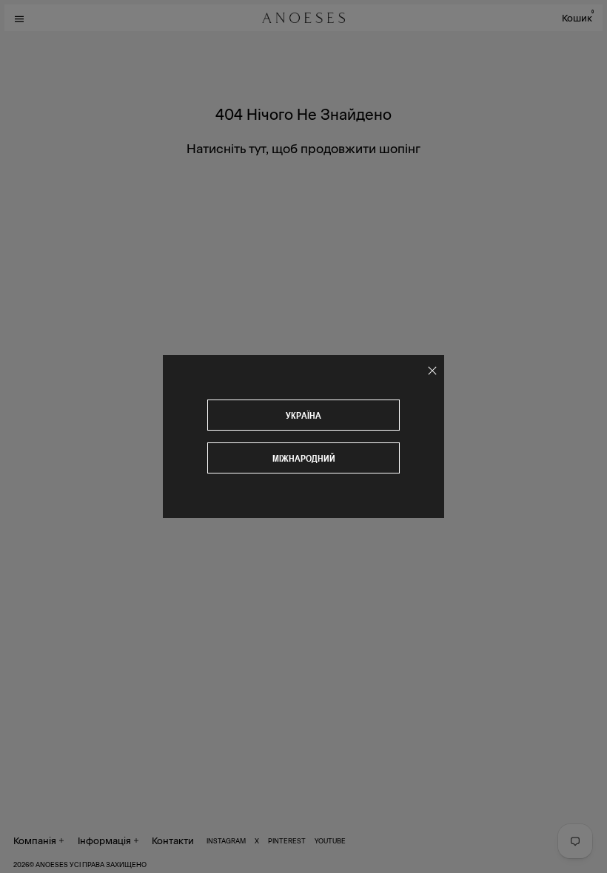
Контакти (173, 840)
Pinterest (287, 840)
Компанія (34, 840)
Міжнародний (303, 458)
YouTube (330, 840)
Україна (303, 415)
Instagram (226, 840)
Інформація (104, 840)
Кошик (578, 17)
